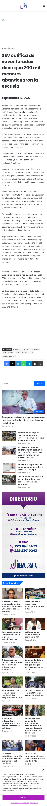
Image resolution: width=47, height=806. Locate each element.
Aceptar (23, 797)
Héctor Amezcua (8, 353)
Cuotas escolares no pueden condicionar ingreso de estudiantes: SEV (11, 636)
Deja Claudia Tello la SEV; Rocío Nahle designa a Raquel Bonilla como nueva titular (34, 665)
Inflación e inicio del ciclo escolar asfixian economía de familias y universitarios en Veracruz (12, 606)
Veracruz (12, 48)
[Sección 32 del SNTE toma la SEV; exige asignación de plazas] (35, 682)
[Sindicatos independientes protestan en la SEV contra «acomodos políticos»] (12, 710)
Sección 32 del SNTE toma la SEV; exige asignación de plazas (34, 693)
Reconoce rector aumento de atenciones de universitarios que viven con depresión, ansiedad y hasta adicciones (34, 725)
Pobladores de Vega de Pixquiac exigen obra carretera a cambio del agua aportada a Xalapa (31, 436)
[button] (43, 769)
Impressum (34, 803)
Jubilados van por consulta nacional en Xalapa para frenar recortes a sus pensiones (30, 480)
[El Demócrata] (23, 5)
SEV (31, 353)
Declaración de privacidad (20, 803)
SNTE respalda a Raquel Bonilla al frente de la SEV (32, 634)
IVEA (17, 353)
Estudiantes (35, 349)
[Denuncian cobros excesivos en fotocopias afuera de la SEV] (35, 593)
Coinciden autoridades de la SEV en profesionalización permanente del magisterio (12, 759)
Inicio (5, 48)
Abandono (16, 349)
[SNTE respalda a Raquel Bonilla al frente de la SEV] (35, 624)
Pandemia (24, 353)
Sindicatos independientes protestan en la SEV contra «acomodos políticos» (11, 723)
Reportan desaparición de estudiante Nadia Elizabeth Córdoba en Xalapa (30, 467)
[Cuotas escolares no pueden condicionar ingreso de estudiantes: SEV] (12, 624)
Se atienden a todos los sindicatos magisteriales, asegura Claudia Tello (12, 694)
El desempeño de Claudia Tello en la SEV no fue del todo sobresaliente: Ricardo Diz (12, 665)
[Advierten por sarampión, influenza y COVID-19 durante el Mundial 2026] (35, 745)
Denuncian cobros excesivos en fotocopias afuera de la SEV (34, 605)
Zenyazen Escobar (9, 356)
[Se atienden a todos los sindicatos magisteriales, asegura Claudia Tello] (12, 682)
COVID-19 (25, 349)
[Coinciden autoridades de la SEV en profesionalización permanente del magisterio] (12, 745)
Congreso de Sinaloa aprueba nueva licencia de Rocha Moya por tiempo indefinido (23, 420)
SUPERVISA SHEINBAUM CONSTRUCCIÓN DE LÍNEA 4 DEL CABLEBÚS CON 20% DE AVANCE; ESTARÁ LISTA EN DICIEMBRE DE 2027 (30, 452)
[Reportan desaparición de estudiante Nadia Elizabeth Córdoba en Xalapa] (9, 468)
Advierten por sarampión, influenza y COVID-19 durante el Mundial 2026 (35, 757)
